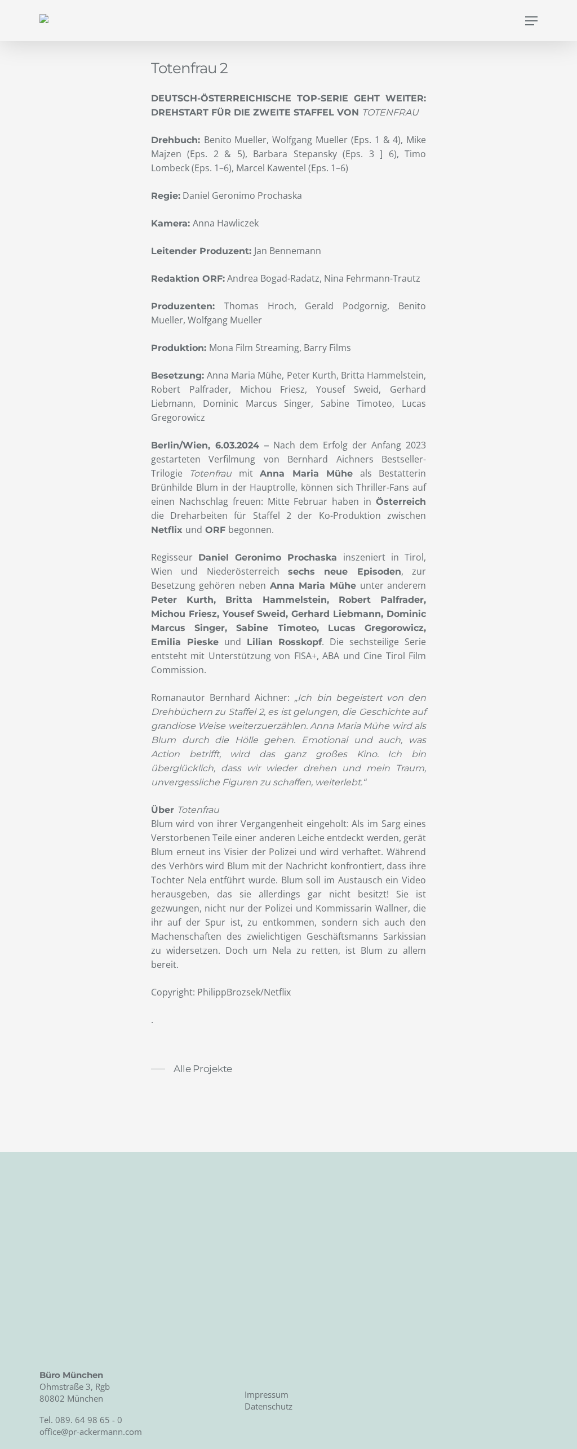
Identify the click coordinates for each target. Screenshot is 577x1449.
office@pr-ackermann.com (90, 1431)
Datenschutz (268, 1406)
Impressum (266, 1394)
